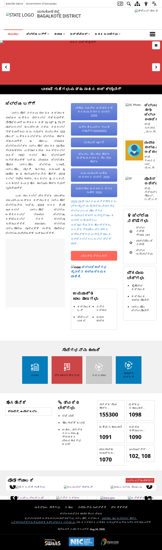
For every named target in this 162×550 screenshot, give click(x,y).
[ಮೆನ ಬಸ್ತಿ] (30, 487)
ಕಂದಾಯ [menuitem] (58, 34)
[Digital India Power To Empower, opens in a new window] (110, 542)
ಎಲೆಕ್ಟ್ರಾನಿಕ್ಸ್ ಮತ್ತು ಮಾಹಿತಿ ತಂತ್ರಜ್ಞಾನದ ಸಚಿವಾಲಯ (43, 522)
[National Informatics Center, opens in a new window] (81, 542)
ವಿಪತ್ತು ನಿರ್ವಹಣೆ (94, 256)
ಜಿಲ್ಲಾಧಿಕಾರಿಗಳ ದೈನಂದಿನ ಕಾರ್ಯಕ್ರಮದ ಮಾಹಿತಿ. (89, 272)
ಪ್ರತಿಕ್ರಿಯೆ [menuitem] (119, 507)
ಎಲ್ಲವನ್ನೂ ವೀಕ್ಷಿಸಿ (140, 480)
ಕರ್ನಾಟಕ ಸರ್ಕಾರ (14, 3)
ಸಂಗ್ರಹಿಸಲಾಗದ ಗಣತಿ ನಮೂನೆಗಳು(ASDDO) (94, 129)
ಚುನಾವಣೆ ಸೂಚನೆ (94, 142)
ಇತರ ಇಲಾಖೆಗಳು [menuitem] (106, 34)
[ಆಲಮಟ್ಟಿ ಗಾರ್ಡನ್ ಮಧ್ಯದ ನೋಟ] (78, 487)
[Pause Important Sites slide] (149, 499)
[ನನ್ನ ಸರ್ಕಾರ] (68, 498)
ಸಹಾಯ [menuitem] (69, 507)
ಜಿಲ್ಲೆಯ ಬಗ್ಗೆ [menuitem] (36, 34)
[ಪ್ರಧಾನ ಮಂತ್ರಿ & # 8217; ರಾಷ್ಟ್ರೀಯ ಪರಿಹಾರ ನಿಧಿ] (28, 498)
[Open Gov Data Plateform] (107, 498)
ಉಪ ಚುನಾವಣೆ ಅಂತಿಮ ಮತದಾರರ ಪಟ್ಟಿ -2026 (94, 175)
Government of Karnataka (41, 3)
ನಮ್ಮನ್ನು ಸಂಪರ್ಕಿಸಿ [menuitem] (92, 507)
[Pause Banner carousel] (156, 45)
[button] (153, 34)
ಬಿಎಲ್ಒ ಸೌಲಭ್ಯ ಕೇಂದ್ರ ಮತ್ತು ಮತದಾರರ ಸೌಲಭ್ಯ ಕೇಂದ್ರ (94, 157)
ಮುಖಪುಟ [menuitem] (13, 34)
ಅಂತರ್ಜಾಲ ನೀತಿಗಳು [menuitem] (47, 507)
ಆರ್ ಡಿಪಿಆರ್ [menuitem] (78, 34)
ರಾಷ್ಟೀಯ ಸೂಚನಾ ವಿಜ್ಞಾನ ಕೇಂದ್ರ (119, 518)
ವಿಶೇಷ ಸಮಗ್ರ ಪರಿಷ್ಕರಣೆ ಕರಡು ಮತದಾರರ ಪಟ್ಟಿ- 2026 (94, 111)
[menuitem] (119, 3)
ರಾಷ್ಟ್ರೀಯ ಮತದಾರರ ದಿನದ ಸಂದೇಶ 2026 (94, 190)
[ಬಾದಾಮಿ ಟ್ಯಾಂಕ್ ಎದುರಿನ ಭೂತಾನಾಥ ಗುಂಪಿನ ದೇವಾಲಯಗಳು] (126, 487)
